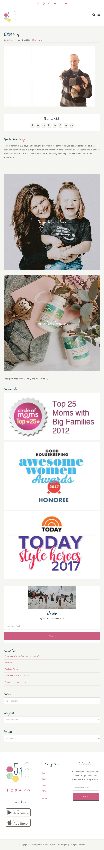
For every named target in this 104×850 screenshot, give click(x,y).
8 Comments (37, 40)
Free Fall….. (10, 662)
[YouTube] (29, 790)
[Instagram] (12, 790)
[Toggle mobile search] (93, 14)
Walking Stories (12, 669)
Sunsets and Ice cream (15, 682)
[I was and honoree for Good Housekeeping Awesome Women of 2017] (52, 443)
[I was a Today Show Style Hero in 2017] (52, 513)
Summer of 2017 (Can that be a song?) (22, 656)
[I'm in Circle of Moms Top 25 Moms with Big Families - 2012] (52, 394)
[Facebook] (7, 790)
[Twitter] (20, 790)
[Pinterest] (16, 790)
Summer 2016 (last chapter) (17, 675)
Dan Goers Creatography (60, 844)
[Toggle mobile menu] (99, 14)
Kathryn (9, 40)
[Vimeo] (24, 790)
